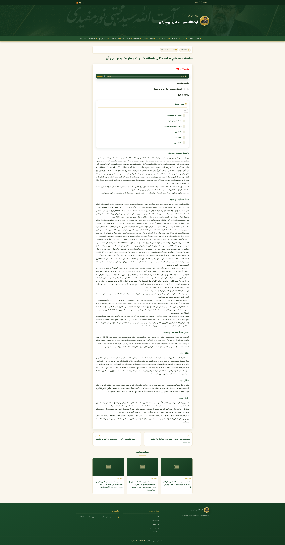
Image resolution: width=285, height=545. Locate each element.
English (205, 3)
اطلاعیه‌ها (156, 532)
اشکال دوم (178, 137)
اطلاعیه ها (92, 39)
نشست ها (165, 39)
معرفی (191, 39)
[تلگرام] (80, 3)
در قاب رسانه (126, 39)
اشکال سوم (177, 143)
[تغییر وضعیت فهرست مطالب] (185, 111)
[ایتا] (77, 3)
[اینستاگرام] (83, 3)
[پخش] (186, 76)
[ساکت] (105, 76)
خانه (197, 39)
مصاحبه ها (136, 39)
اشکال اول (178, 132)
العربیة (196, 3)
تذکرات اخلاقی (115, 39)
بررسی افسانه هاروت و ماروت (172, 126)
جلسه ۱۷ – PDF (182, 69)
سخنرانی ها (175, 39)
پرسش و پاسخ (103, 39)
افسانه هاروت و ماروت (174, 121)
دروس (183, 39)
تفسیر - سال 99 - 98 (168, 49)
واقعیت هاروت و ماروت (174, 115)
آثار (157, 39)
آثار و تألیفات (155, 520)
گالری (151, 39)
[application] (142, 76)
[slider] (100, 76)
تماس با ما (83, 39)
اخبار (144, 39)
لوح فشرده (156, 524)
